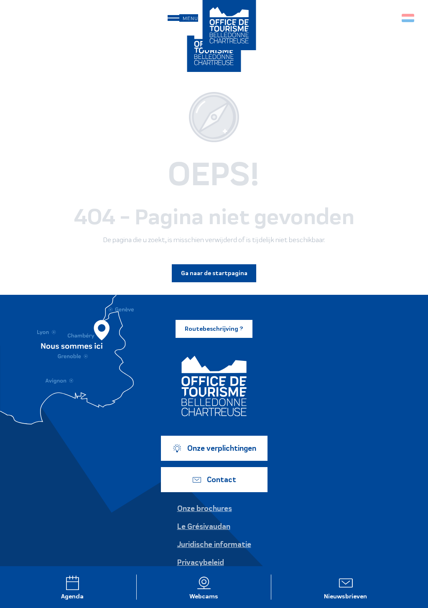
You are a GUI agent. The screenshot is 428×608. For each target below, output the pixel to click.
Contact (221, 479)
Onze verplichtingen (221, 448)
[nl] (408, 18)
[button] (390, 17)
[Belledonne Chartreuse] (214, 386)
